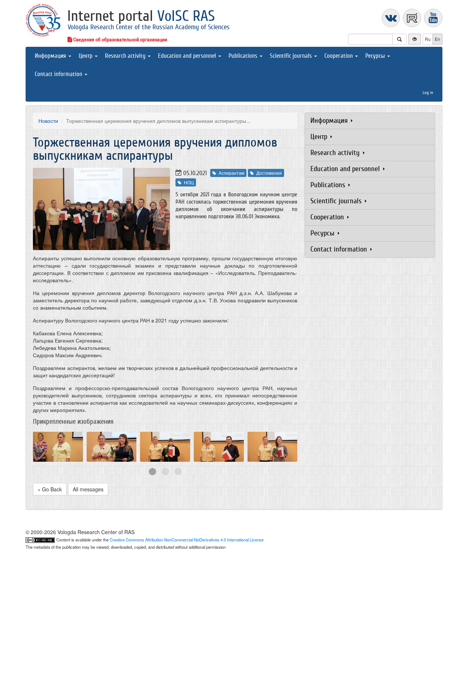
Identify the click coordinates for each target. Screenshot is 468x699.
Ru (428, 39)
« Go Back (50, 489)
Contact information (59, 74)
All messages (88, 489)
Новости (48, 120)
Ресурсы (375, 55)
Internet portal (141, 16)
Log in (428, 92)
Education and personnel (188, 55)
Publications (244, 55)
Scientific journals (291, 55)
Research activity (126, 55)
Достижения (269, 173)
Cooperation (339, 55)
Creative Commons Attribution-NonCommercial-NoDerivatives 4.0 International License (187, 540)
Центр (86, 55)
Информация (51, 55)
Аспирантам (231, 173)
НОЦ (189, 182)
